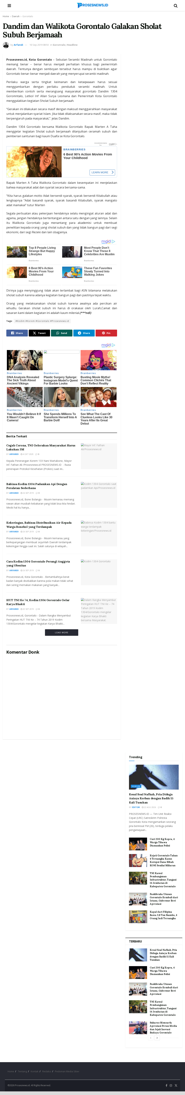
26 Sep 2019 (28, 493)
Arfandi (18, 44)
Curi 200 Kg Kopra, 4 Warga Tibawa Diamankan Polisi (162, 842)
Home (6, 16)
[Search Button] (175, 5)
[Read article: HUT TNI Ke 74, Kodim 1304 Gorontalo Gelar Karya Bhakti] (99, 611)
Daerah (16, 16)
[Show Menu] (9, 5)
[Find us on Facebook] (166, 1085)
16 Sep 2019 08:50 (39, 44)
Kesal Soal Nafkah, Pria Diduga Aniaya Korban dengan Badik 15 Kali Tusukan (151, 798)
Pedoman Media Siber (67, 1071)
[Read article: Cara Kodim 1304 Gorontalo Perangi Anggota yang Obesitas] (99, 572)
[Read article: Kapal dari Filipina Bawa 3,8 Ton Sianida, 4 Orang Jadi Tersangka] (138, 916)
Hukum (136, 786)
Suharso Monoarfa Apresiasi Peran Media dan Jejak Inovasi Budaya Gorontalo (163, 1027)
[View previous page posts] (150, 1037)
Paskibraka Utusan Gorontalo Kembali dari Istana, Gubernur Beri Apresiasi (164, 899)
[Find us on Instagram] (171, 1085)
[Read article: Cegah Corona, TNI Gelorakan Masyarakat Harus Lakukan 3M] (99, 456)
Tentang (22, 1071)
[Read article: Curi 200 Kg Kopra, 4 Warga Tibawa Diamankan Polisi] (138, 844)
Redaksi (46, 1071)
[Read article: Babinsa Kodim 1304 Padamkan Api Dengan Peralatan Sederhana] (99, 495)
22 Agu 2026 (149, 807)
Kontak (34, 1071)
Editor (136, 807)
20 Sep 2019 (28, 609)
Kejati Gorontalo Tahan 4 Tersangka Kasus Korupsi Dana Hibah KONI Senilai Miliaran (164, 860)
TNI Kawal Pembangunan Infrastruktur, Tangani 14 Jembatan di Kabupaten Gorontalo (163, 880)
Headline (72, 44)
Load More (61, 632)
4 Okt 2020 (27, 454)
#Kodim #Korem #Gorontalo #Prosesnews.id (42, 321)
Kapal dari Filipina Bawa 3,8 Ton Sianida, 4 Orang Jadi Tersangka (163, 915)
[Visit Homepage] (92, 5)
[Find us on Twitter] (176, 1085)
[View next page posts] (157, 1037)
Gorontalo (27, 16)
